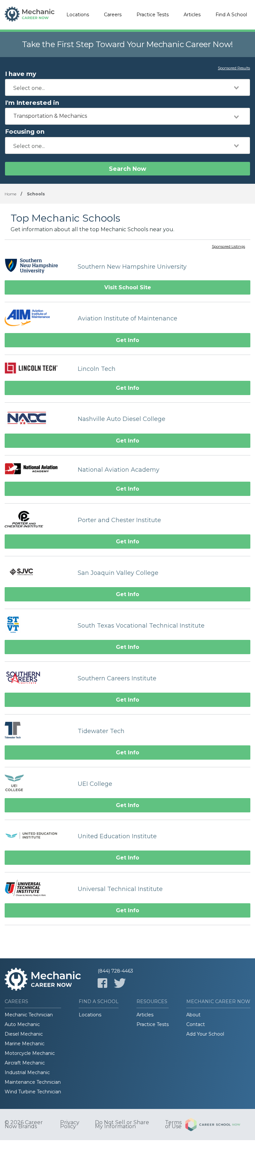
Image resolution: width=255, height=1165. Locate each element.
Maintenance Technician (33, 1082)
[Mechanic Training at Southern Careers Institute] (38, 678)
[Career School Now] (217, 1124)
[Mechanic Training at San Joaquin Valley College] (38, 573)
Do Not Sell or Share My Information (122, 1125)
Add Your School (205, 1034)
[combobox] (127, 87)
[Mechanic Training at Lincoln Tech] (38, 369)
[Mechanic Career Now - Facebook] (102, 983)
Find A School (231, 15)
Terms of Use (173, 1125)
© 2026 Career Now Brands (24, 1125)
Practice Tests (152, 15)
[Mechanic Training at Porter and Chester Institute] (38, 520)
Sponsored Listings (228, 246)
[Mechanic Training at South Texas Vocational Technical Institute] (38, 625)
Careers (113, 15)
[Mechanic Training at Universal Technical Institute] (38, 889)
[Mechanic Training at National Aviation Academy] (38, 469)
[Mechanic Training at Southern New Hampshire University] (38, 266)
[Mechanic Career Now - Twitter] (120, 983)
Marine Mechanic (24, 1044)
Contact (195, 1024)
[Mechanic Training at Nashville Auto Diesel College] (38, 419)
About (193, 1015)
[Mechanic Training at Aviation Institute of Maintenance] (38, 318)
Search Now (127, 168)
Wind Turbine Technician (33, 1092)
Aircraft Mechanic (25, 1063)
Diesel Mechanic (24, 1034)
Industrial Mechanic (27, 1072)
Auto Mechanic (22, 1024)
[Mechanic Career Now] (29, 15)
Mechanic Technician (29, 1015)
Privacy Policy (69, 1125)
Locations (77, 15)
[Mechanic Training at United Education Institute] (38, 836)
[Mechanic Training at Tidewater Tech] (38, 731)
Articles (192, 15)
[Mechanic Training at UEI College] (38, 784)
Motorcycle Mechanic (30, 1053)
